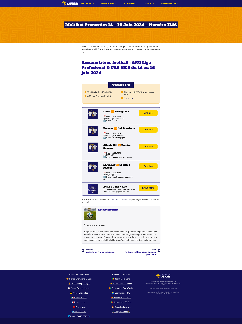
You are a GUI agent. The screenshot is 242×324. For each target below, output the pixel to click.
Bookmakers (129, 4)
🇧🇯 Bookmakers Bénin (121, 279)
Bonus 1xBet (129, 98)
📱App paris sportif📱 (121, 311)
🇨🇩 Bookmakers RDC (121, 293)
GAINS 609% (148, 188)
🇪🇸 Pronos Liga (79, 307)
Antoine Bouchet (108, 209)
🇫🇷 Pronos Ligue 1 (79, 302)
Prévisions (86, 4)
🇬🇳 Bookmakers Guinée (121, 297)
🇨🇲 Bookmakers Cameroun (121, 283)
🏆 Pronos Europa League (79, 283)
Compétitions (107, 4)
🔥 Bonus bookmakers (121, 307)
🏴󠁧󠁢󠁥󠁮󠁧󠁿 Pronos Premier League (79, 288)
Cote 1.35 (148, 113)
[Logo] (70, 3)
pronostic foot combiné (121, 199)
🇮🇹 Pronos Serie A (79, 297)
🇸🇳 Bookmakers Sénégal (121, 302)
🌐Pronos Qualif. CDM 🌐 (79, 316)
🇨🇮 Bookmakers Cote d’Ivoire (121, 288)
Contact (170, 283)
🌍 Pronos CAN (79, 311)
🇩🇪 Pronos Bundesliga (79, 293)
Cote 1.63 (148, 130)
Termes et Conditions (160, 283)
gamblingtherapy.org (170, 288)
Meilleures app (168, 4)
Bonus (148, 4)
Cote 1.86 (148, 146)
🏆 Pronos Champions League (79, 279)
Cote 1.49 (148, 166)
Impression (149, 283)
